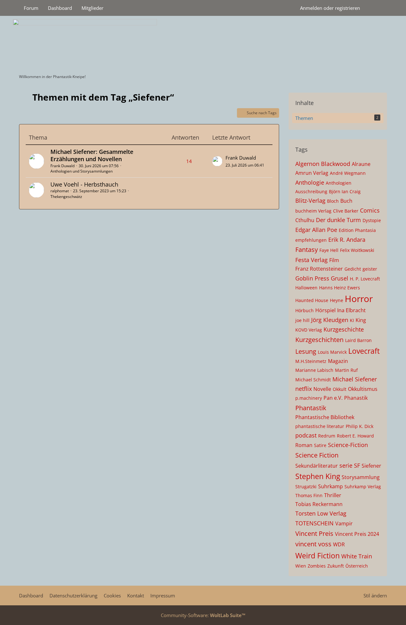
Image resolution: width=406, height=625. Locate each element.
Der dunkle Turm (338, 220)
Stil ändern (375, 595)
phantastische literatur (319, 426)
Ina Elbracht (351, 310)
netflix (303, 388)
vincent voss (313, 544)
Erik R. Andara (346, 239)
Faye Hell (328, 250)
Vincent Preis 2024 (357, 533)
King (361, 320)
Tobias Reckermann (319, 504)
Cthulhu (304, 220)
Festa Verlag (311, 260)
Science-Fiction (348, 445)
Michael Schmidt (313, 380)
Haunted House (311, 300)
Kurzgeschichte (344, 329)
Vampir (344, 523)
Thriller (332, 495)
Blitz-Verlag (310, 200)
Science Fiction (316, 455)
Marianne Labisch (314, 370)
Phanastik (356, 397)
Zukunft (335, 566)
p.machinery (308, 398)
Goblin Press (312, 278)
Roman (303, 445)
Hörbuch (304, 310)
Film (334, 260)
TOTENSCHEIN (314, 523)
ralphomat (59, 191)
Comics (370, 210)
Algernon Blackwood (322, 164)
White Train (356, 556)
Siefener (371, 465)
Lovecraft (364, 351)
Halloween (306, 288)
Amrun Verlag (311, 172)
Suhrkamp (330, 486)
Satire (320, 445)
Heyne (336, 300)
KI (352, 320)
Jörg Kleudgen (329, 320)
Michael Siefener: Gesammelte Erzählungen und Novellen (91, 155)
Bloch (333, 201)
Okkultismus (362, 388)
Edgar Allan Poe (316, 230)
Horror (359, 299)
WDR (339, 544)
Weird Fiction (317, 555)
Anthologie (309, 182)
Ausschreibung (311, 191)
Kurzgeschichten (319, 339)
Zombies (317, 566)
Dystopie (372, 220)
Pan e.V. (333, 397)
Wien (300, 566)
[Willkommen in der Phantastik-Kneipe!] (203, 43)
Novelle (322, 388)
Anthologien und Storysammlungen (81, 171)
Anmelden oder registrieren (330, 8)
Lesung (305, 351)
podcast (306, 435)
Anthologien (338, 183)
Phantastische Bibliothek (324, 417)
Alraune (361, 164)
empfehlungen (311, 240)
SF (357, 465)
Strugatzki (306, 487)
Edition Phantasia (357, 230)
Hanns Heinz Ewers (339, 288)
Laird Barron (358, 340)
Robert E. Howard (355, 436)
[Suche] (376, 8)
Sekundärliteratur (316, 465)
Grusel (339, 278)
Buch (346, 200)
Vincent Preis (314, 533)
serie (345, 465)
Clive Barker (345, 211)
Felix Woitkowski (357, 250)
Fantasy (306, 249)
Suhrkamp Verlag (362, 487)
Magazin (338, 361)
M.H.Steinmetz (310, 361)
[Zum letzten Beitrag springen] (217, 161)
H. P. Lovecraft (365, 279)
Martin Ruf (346, 370)
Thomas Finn (309, 495)
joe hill (302, 320)
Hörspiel (325, 310)
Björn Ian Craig (345, 191)
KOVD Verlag (308, 330)
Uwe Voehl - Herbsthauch (84, 184)
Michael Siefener (354, 379)
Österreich (356, 566)
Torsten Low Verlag (320, 513)
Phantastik (310, 408)
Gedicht (352, 269)
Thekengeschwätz (66, 196)
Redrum (326, 436)
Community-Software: (203, 615)
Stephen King (317, 476)
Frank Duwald (62, 165)
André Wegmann (348, 173)
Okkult (339, 389)
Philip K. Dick (359, 426)
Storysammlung (361, 477)
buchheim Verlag (313, 211)
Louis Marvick (332, 352)
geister (370, 269)
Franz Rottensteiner (319, 268)
